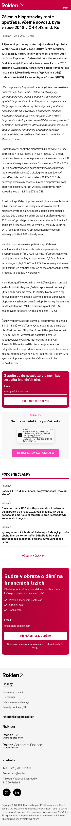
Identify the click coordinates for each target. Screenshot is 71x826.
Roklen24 (6, 36)
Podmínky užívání (13, 692)
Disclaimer (9, 697)
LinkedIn (17, 792)
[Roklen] (9, 726)
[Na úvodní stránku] (13, 5)
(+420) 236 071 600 (20, 768)
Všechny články (33, 555)
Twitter (7, 792)
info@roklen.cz (20, 773)
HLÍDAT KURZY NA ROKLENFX (35, 452)
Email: (7, 386)
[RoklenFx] (13, 736)
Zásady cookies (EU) (15, 707)
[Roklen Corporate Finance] (22, 746)
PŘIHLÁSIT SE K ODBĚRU (35, 401)
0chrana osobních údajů (16, 702)
